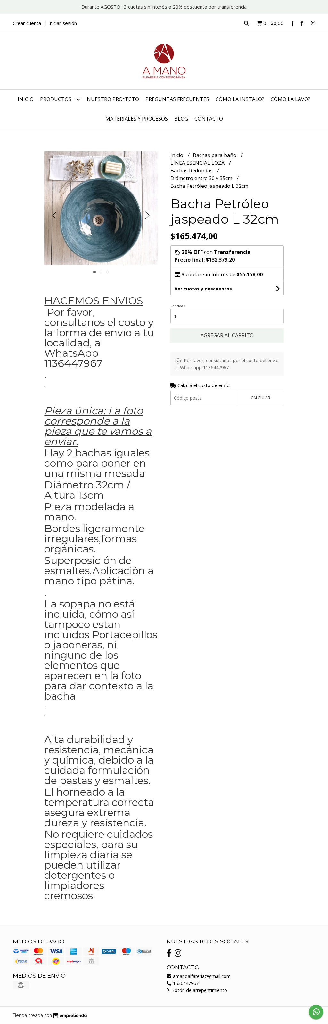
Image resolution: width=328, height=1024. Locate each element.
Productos (56, 99)
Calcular (260, 398)
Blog (181, 118)
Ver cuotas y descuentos (203, 289)
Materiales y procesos (136, 118)
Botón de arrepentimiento (198, 990)
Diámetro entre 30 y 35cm (202, 178)
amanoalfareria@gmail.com (201, 976)
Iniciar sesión (62, 23)
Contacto (208, 118)
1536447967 (185, 983)
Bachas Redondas (192, 170)
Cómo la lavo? (290, 99)
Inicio (26, 99)
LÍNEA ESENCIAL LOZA (198, 162)
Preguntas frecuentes (177, 99)
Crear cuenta (27, 23)
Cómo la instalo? (240, 99)
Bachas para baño (215, 155)
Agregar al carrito (227, 335)
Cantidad (177, 305)
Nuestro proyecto (113, 99)
